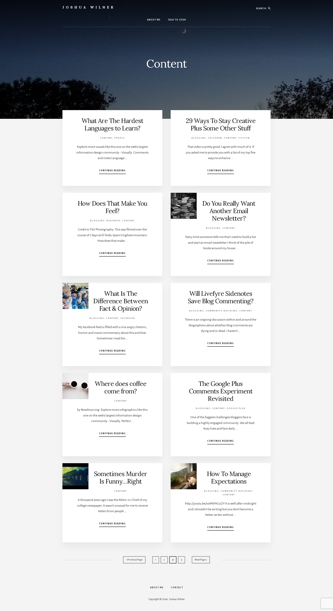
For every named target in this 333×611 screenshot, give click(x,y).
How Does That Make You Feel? (112, 207)
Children (215, 138)
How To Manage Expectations (229, 477)
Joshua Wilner (88, 7)
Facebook (128, 318)
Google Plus (236, 408)
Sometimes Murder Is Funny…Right (120, 477)
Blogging (198, 138)
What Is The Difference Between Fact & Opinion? (120, 301)
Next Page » (201, 560)
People (119, 138)
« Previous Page (134, 560)
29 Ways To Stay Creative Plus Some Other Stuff (220, 124)
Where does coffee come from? (120, 387)
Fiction (244, 138)
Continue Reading (112, 171)
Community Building (221, 311)
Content (106, 138)
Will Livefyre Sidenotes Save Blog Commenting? (220, 297)
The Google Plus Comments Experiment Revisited (221, 391)
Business (113, 221)
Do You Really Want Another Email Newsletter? (228, 210)
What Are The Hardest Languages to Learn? (112, 124)
